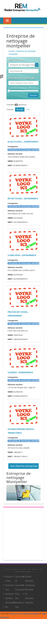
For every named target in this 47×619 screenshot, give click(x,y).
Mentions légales (7, 578)
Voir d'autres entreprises (23, 465)
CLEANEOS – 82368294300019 (20, 372)
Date (20, 109)
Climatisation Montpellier (27, 587)
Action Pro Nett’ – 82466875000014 (23, 141)
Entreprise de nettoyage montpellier (25, 149)
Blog (6, 607)
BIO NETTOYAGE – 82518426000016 (23, 198)
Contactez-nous (7, 587)
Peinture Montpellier (27, 578)
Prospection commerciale (17, 587)
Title (28, 109)
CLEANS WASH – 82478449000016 (22, 255)
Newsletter (27, 602)
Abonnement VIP (17, 578)
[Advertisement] (23, 532)
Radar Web (17, 596)
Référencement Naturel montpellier (24, 613)
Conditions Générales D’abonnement (7, 598)
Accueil (11, 51)
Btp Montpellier (27, 596)
